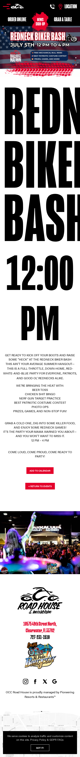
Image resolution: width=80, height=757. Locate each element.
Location (71, 6)
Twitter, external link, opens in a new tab (44, 681)
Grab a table (63, 19)
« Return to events (40, 486)
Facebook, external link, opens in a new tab (35, 681)
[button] (13, 6)
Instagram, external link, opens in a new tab (25, 681)
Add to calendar (40, 470)
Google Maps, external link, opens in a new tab (54, 681)
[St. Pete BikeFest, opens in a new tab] (40, 669)
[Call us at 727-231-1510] (53, 6)
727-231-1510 (40, 637)
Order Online (17, 19)
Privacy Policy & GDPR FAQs (47, 739)
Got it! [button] (40, 747)
